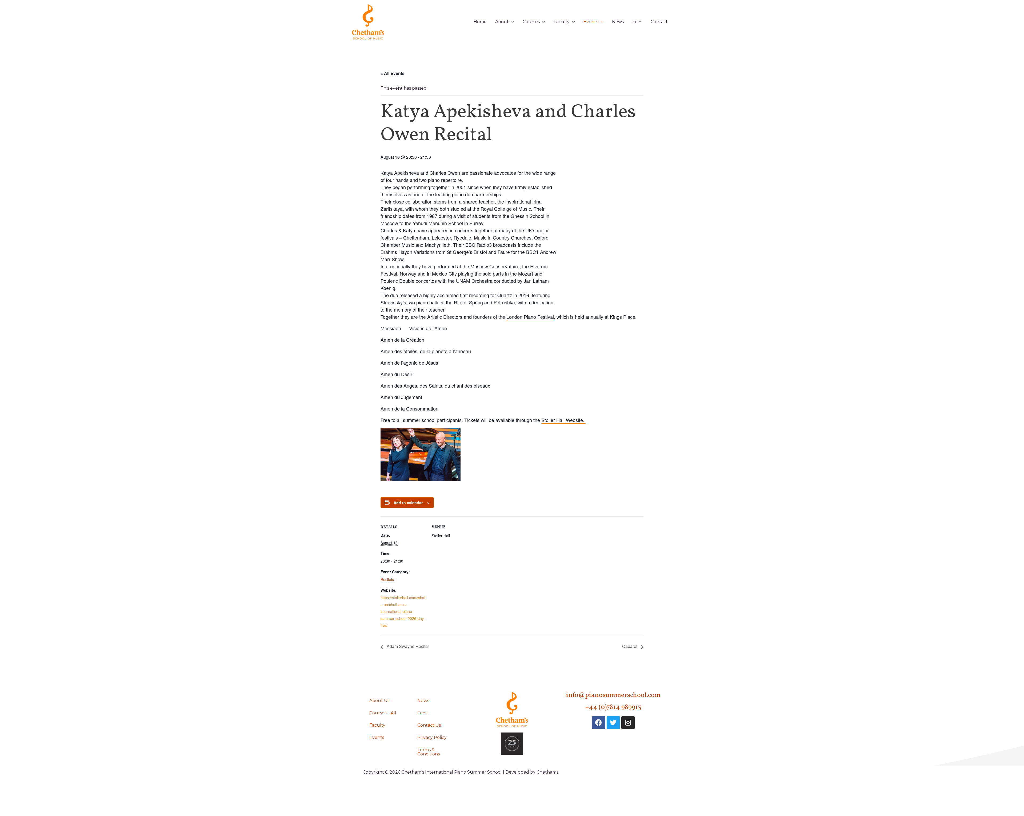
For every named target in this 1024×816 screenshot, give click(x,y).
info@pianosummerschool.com (613, 695)
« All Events (393, 73)
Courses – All (382, 712)
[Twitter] (613, 722)
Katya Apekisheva (400, 172)
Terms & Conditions (428, 752)
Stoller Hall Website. (563, 419)
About (502, 21)
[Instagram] (628, 722)
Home (480, 21)
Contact (659, 21)
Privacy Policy (432, 737)
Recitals (387, 579)
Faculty (562, 21)
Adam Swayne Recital (407, 646)
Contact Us (429, 725)
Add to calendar (408, 502)
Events (590, 21)
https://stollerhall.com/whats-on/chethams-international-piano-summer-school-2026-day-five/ (403, 611)
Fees (637, 21)
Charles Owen (445, 172)
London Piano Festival (530, 316)
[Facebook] (598, 722)
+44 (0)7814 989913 (613, 707)
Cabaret (630, 646)
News (618, 21)
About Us (379, 700)
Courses (531, 21)
